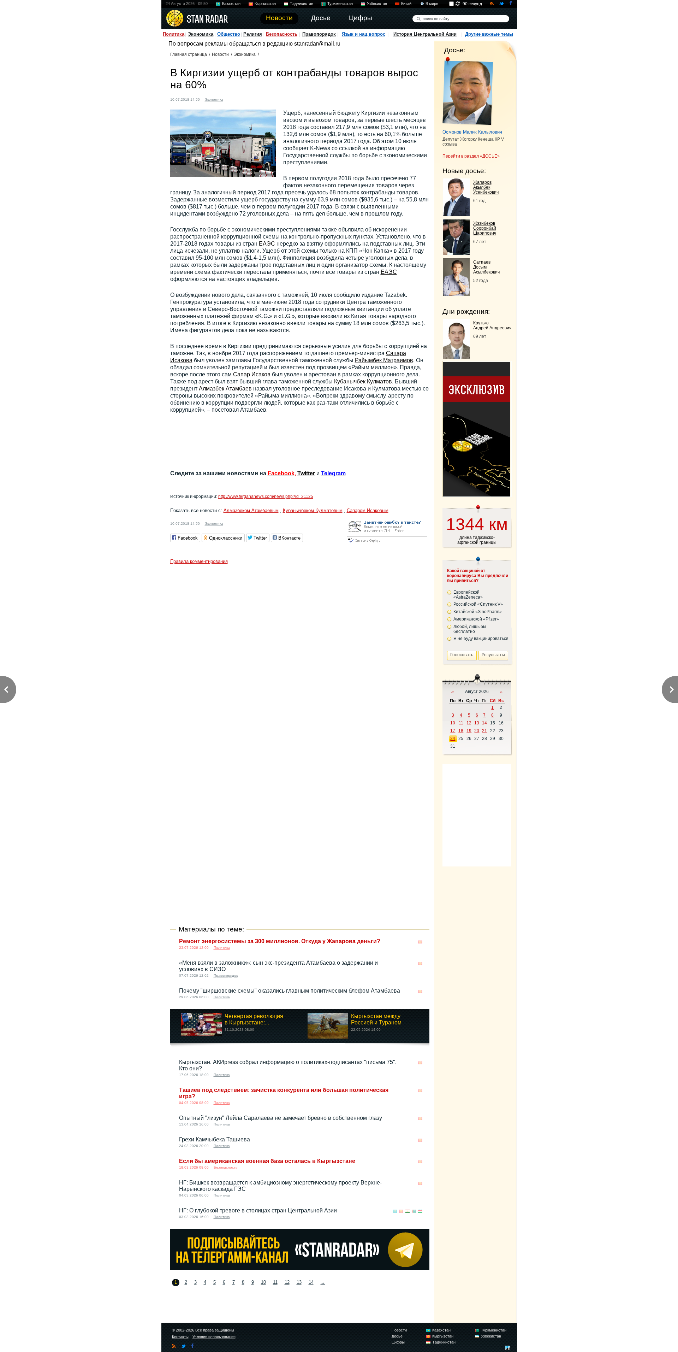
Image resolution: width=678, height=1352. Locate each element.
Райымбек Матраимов (384, 360)
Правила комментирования (199, 561)
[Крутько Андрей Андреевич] (456, 357)
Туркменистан (340, 3)
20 (476, 730)
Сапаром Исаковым (367, 510)
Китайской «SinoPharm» (477, 611)
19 (468, 730)
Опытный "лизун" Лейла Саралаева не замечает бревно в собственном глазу (280, 1118)
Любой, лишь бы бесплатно (469, 629)
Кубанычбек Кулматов (363, 381)
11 (275, 1282)
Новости (220, 54)
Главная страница (188, 54)
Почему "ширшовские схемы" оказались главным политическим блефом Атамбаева (289, 991)
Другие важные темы (489, 34)
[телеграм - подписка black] (299, 1268)
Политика (173, 34)
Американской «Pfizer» (476, 619)
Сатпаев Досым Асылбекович (486, 267)
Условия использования (214, 1337)
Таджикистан (301, 3)
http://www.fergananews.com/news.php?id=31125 (265, 496)
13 (299, 1282)
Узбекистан (377, 3)
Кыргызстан (265, 3)
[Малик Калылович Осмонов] (467, 91)
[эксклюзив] (476, 495)
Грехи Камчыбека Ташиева (214, 1139)
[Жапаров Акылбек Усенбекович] (456, 214)
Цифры (398, 1342)
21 (484, 730)
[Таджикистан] (407, 1211)
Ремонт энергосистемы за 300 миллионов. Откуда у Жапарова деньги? (279, 941)
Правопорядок (319, 34)
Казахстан (231, 3)
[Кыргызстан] (233, 98)
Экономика (200, 34)
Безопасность (281, 34)
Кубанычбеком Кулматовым (313, 510)
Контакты (180, 1337)
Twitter (306, 473)
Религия (252, 34)
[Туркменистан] (414, 1211)
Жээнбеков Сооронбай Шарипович (484, 228)
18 (460, 730)
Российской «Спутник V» (478, 604)
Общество (228, 34)
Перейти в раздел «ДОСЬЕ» (471, 156)
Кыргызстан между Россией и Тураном (376, 1019)
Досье (397, 1336)
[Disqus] (299, 656)
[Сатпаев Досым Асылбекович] (456, 294)
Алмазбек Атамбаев (225, 389)
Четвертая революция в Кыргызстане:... (254, 1019)
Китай (406, 3)
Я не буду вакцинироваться (481, 638)
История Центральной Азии (425, 34)
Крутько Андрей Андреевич (492, 325)
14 (311, 1282)
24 (452, 738)
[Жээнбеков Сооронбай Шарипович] (456, 253)
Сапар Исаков (251, 374)
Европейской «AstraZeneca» (468, 595)
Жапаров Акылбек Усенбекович (486, 187)
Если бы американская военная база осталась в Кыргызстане (267, 1161)
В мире (432, 3)
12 (287, 1282)
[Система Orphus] (387, 543)
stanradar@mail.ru (317, 44)
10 (263, 1282)
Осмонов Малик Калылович (472, 132)
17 (452, 730)
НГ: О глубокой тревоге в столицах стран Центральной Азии (258, 1210)
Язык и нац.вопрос (363, 34)
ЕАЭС (267, 244)
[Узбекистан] (420, 1211)
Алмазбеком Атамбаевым (251, 510)
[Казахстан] (395, 1211)
